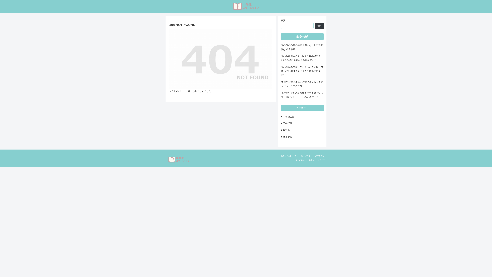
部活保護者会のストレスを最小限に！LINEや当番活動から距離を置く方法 (301, 58)
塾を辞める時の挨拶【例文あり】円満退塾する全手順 (302, 47)
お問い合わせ (286, 156)
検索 (283, 20)
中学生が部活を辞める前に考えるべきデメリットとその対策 (302, 84)
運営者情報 (319, 156)
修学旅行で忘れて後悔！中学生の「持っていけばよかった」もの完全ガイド (302, 95)
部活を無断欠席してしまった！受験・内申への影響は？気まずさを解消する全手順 (302, 71)
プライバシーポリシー (303, 156)
